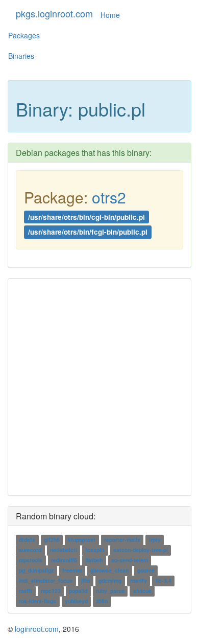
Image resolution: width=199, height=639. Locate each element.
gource (146, 570)
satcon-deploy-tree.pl (140, 550)
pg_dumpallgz (36, 570)
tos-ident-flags (37, 601)
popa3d (78, 591)
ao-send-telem (129, 560)
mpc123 (51, 591)
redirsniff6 (64, 560)
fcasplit (95, 550)
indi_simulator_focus (45, 580)
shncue (142, 591)
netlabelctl (63, 550)
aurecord (30, 550)
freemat (72, 570)
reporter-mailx (122, 539)
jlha (85, 580)
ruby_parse (110, 591)
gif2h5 (52, 539)
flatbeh (94, 560)
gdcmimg (109, 580)
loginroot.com (37, 629)
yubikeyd (76, 601)
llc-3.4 (163, 580)
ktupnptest (81, 539)
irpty (155, 539)
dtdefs (27, 539)
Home (110, 15)
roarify (138, 580)
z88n (102, 601)
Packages (24, 35)
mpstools (30, 560)
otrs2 (109, 197)
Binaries (21, 56)
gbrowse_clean (109, 570)
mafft (25, 591)
